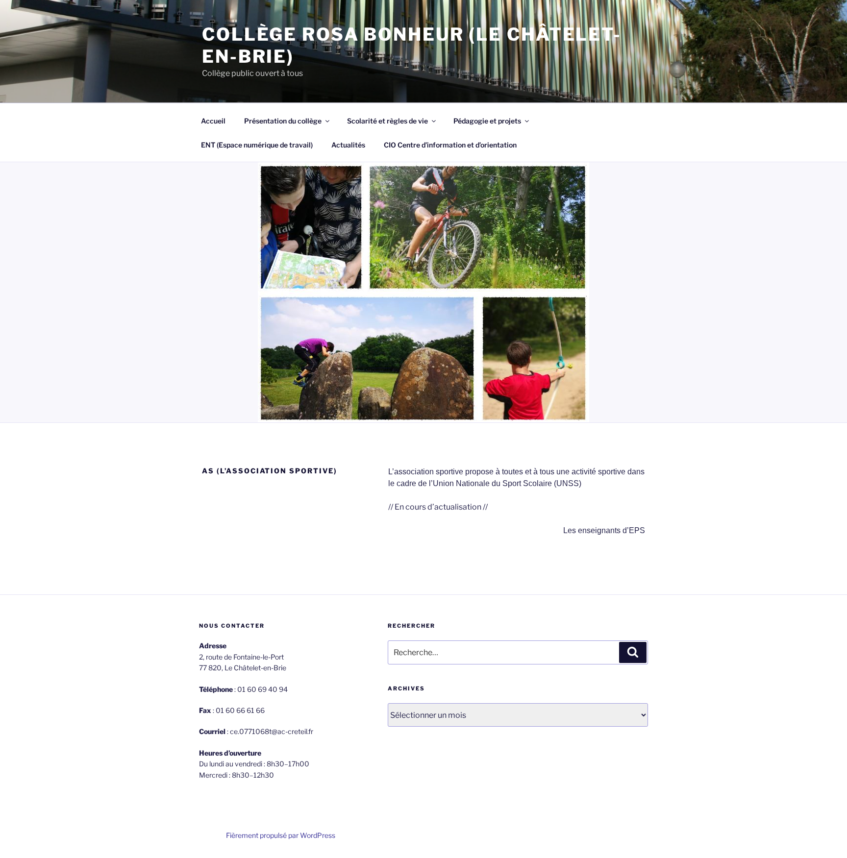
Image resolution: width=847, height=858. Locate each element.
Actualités (348, 145)
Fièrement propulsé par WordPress (280, 835)
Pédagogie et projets (487, 121)
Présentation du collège (283, 121)
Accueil (213, 121)
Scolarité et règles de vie (387, 121)
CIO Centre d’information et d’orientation (450, 145)
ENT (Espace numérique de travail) (257, 145)
